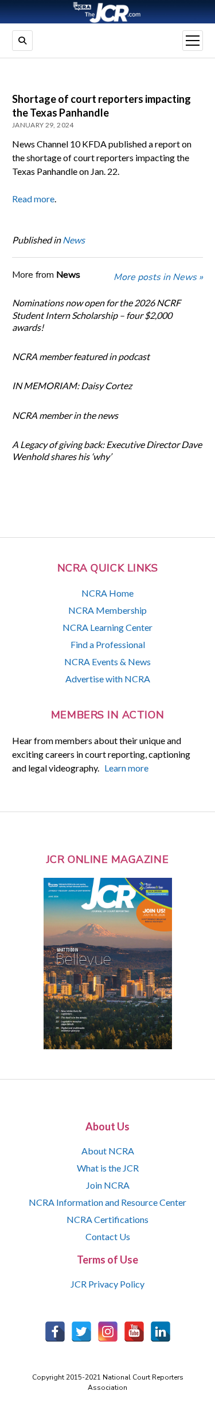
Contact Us (107, 1236)
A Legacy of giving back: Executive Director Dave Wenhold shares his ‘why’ (107, 450)
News (73, 239)
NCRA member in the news (65, 415)
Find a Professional (108, 644)
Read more (33, 198)
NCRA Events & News (107, 661)
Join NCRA (108, 1185)
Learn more (126, 767)
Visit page (107, 11)
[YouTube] (134, 1331)
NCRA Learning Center (107, 627)
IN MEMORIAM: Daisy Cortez (72, 385)
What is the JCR (108, 1167)
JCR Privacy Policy (107, 1283)
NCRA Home (107, 592)
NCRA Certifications (107, 1219)
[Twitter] (81, 1331)
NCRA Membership (107, 610)
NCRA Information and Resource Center (107, 1202)
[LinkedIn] (160, 1331)
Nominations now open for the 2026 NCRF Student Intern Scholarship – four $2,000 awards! (96, 315)
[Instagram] (107, 1331)
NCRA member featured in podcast (81, 356)
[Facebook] (55, 1331)
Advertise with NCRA (107, 678)
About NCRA (107, 1150)
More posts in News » (158, 277)
